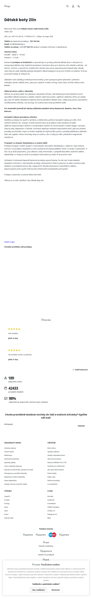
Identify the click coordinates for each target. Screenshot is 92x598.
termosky (28, 134)
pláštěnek (74, 131)
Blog (49, 518)
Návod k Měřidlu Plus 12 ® (56, 462)
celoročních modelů (27, 68)
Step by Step (9, 128)
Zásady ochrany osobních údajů (15, 484)
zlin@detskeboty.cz (17, 44)
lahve (21, 134)
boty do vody (14, 71)
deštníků (83, 131)
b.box (6, 514)
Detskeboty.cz (59, 146)
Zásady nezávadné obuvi (56, 455)
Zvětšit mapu (9, 242)
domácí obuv (44, 68)
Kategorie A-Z (52, 514)
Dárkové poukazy (53, 480)
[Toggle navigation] (85, 6)
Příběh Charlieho (53, 507)
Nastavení (56, 590)
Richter (71, 82)
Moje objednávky (10, 480)
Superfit (41, 82)
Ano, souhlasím (38, 590)
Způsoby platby (9, 462)
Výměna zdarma (10, 448)
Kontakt (50, 496)
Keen (65, 82)
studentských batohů (41, 126)
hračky (53, 134)
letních (7, 68)
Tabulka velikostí (53, 452)
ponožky (7, 131)
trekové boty (72, 68)
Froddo (48, 82)
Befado (7, 85)
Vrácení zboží (9, 452)
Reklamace (8, 455)
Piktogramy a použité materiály (15, 473)
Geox (60, 82)
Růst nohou (51, 448)
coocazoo (81, 126)
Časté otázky (52, 473)
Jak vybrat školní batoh (55, 470)
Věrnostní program (54, 459)
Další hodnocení (81, 370)
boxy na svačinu (39, 134)
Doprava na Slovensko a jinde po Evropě (18, 470)
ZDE (51, 36)
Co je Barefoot (52, 484)
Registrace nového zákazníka (14, 477)
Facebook (50, 500)
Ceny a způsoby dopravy (13, 466)
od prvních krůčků (63, 71)
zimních (14, 68)
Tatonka (29, 128)
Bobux (77, 82)
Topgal (74, 126)
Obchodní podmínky (11, 459)
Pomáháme (51, 503)
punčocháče (16, 131)
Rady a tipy (51, 477)
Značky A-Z (51, 511)
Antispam (8, 424)
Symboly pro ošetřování (56, 466)
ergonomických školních (21, 126)
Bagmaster (19, 128)
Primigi (54, 82)
